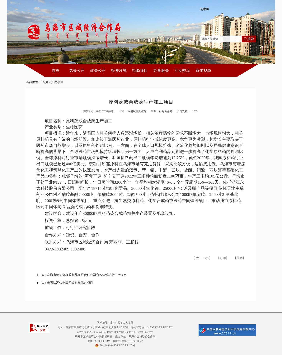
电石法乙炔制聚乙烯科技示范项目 (70, 282)
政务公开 (98, 70)
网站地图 (102, 322)
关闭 (240, 258)
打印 (223, 258)
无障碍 (204, 9)
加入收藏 (128, 322)
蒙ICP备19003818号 (98, 341)
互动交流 (182, 70)
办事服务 (161, 70)
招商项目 (140, 70)
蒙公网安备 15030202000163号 (117, 345)
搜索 (250, 39)
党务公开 (76, 70)
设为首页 (115, 322)
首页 (55, 70)
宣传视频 (203, 70)
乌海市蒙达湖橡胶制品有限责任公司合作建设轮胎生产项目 (87, 274)
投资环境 (119, 70)
